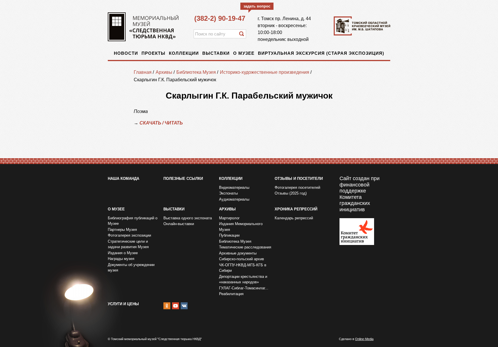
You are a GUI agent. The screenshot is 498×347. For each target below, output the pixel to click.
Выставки (216, 53)
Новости (126, 53)
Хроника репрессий (296, 209)
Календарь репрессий (294, 218)
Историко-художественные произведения (264, 72)
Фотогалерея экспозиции (129, 235)
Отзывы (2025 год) (291, 193)
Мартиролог (229, 218)
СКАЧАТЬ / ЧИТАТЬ (161, 122)
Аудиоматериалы (234, 199)
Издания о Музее (123, 253)
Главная (143, 72)
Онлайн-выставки (178, 224)
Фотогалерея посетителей (297, 187)
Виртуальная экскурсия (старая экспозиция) (321, 53)
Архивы (164, 72)
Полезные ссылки (183, 178)
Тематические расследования (245, 247)
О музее (243, 53)
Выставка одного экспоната (187, 218)
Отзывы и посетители (299, 178)
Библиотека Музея (196, 72)
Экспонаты (228, 193)
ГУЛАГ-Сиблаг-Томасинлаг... (243, 288)
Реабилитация (231, 294)
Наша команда (123, 178)
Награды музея (121, 259)
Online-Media (364, 339)
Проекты (153, 53)
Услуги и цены (123, 304)
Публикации (229, 235)
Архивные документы (237, 253)
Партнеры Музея (122, 229)
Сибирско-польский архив (241, 259)
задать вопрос (257, 6)
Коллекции (184, 53)
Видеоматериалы (234, 187)
